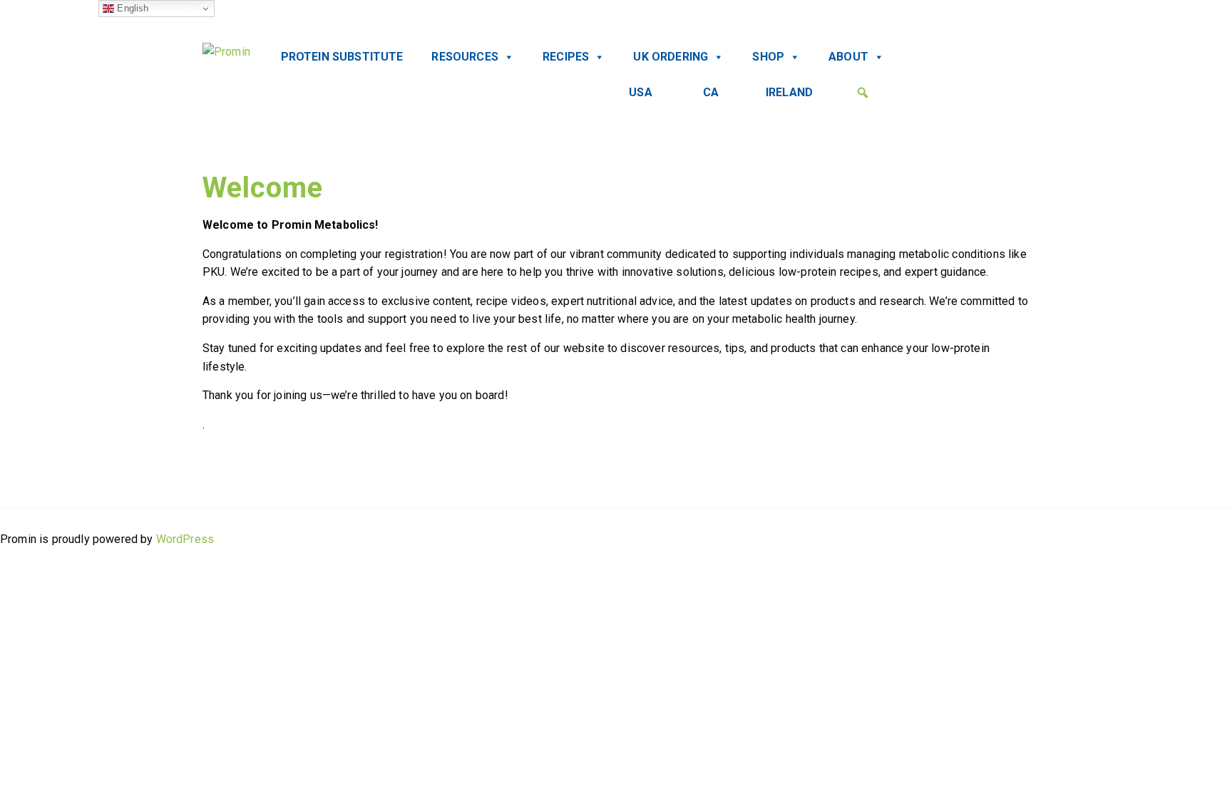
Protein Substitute (342, 56)
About (848, 56)
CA (711, 92)
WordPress (185, 539)
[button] (862, 92)
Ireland (789, 92)
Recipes (566, 56)
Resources (464, 56)
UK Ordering (670, 56)
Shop (768, 56)
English (131, 8)
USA (640, 92)
